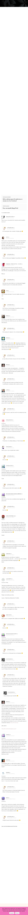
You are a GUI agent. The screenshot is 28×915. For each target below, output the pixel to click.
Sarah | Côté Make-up (10, 515)
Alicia (7, 797)
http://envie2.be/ (14, 722)
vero (7, 237)
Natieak (7, 772)
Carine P (8, 734)
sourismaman (9, 658)
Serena (7, 337)
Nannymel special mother (11, 633)
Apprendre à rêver (10, 216)
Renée (7, 364)
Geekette (4, 19)
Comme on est (9, 465)
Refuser (17, 913)
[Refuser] (26, 911)
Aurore (7, 759)
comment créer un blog (18, 126)
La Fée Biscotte (7, 31)
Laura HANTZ (8, 578)
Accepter (12, 913)
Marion (7, 315)
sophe (7, 389)
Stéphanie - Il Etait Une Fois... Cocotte (13, 263)
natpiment (8, 553)
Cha (7, 290)
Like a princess (9, 419)
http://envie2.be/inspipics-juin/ (9, 728)
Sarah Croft (8, 614)
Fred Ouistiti (8, 446)
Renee (7, 701)
